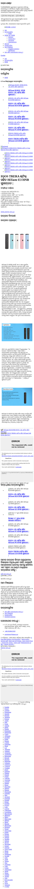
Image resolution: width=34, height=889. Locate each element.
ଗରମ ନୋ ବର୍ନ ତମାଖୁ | (15, 641)
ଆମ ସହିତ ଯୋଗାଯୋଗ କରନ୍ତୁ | (14, 52)
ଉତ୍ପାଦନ (11, 40)
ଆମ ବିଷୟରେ (9, 47)
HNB (10, 33)
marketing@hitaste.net (11, 634)
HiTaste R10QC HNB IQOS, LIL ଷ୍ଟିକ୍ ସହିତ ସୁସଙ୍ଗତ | (16, 92)
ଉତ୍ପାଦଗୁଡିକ (9, 32)
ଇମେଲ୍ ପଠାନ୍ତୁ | (6, 648)
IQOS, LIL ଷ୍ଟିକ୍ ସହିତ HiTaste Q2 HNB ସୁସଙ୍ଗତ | (18, 508)
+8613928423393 (10, 631)
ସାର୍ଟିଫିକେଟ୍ (11, 50)
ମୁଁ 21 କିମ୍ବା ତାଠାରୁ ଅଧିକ (8, 15)
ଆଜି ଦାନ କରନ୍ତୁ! (6, 574)
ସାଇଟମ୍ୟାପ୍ (25, 639)
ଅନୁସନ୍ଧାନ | (11, 39)
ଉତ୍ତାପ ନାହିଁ (4, 641)
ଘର (6, 30)
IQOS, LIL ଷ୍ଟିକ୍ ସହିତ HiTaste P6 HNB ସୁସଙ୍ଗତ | (18, 541)
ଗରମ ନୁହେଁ (17, 643)
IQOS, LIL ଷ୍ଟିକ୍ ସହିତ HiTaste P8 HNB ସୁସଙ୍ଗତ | (18, 118)
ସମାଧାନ (10, 37)
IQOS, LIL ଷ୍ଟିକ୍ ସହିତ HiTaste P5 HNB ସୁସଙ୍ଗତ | (18, 129)
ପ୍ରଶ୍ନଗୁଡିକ (8, 45)
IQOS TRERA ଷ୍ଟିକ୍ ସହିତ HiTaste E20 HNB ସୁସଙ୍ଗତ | (18, 141)
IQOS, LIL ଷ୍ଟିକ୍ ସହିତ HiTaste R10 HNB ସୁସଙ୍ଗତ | (18, 105)
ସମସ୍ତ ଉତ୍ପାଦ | (9, 644)
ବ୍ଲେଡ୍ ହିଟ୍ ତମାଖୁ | (7, 643)
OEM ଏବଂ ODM (10, 35)
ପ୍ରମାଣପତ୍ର (12, 42)
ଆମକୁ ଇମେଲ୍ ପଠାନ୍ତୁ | (8, 212)
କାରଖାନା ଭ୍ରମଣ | (13, 49)
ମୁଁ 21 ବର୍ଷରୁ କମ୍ (20, 15)
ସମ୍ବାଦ (7, 44)
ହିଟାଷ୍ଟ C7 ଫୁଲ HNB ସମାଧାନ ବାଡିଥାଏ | (16, 519)
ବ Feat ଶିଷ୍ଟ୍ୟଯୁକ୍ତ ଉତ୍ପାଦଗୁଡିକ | (16, 638)
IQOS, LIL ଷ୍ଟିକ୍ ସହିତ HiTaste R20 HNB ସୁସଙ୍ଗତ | (18, 496)
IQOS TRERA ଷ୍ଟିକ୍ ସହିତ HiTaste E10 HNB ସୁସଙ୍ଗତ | (18, 553)
